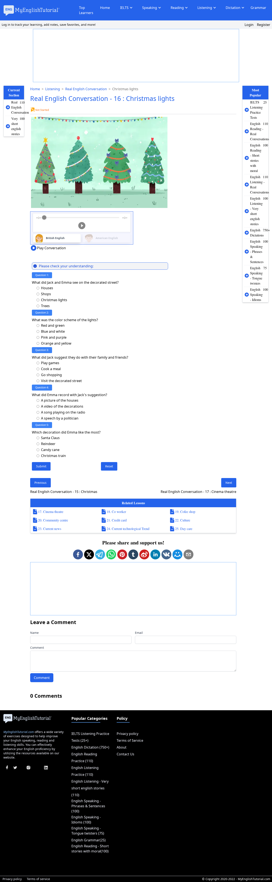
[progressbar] (81, 217)
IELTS (124, 7)
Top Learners (86, 10)
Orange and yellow (56, 343)
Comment (37, 648)
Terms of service (38, 879)
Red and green (53, 325)
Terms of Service (130, 740)
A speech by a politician (59, 418)
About (121, 747)
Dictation (233, 7)
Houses (47, 288)
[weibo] (144, 554)
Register (263, 24)
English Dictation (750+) (90, 747)
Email (139, 633)
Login (249, 24)
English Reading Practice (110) (84, 757)
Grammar (258, 7)
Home (105, 7)
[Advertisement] (136, 55)
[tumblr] (133, 554)
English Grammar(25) (88, 840)
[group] (81, 222)
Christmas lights (54, 300)
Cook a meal (51, 369)
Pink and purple (54, 337)
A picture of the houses (59, 400)
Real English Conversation (86, 89)
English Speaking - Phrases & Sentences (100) (88, 806)
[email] (188, 554)
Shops (46, 294)
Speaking (149, 7)
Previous (40, 483)
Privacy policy (127, 733)
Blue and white (53, 331)
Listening (204, 7)
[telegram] (100, 554)
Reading (177, 7)
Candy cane (50, 449)
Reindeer (48, 443)
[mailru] (177, 554)
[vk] (166, 554)
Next (228, 483)
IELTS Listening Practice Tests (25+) (90, 737)
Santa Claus (50, 438)
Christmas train (53, 455)
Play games (50, 363)
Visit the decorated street (61, 380)
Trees (45, 306)
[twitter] (89, 554)
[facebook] (78, 554)
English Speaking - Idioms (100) (86, 820)
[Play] (82, 225)
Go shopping (51, 375)
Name (34, 633)
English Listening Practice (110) (85, 771)
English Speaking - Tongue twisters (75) (87, 831)
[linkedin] (155, 554)
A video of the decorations (62, 406)
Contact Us (125, 754)
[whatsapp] (111, 554)
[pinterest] (122, 554)
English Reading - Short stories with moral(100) (90, 848)
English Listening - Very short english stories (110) (90, 788)
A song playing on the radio (63, 412)
